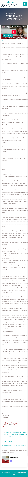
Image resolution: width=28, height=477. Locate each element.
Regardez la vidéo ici (7, 441)
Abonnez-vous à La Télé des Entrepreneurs (14, 445)
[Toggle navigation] (25, 4)
